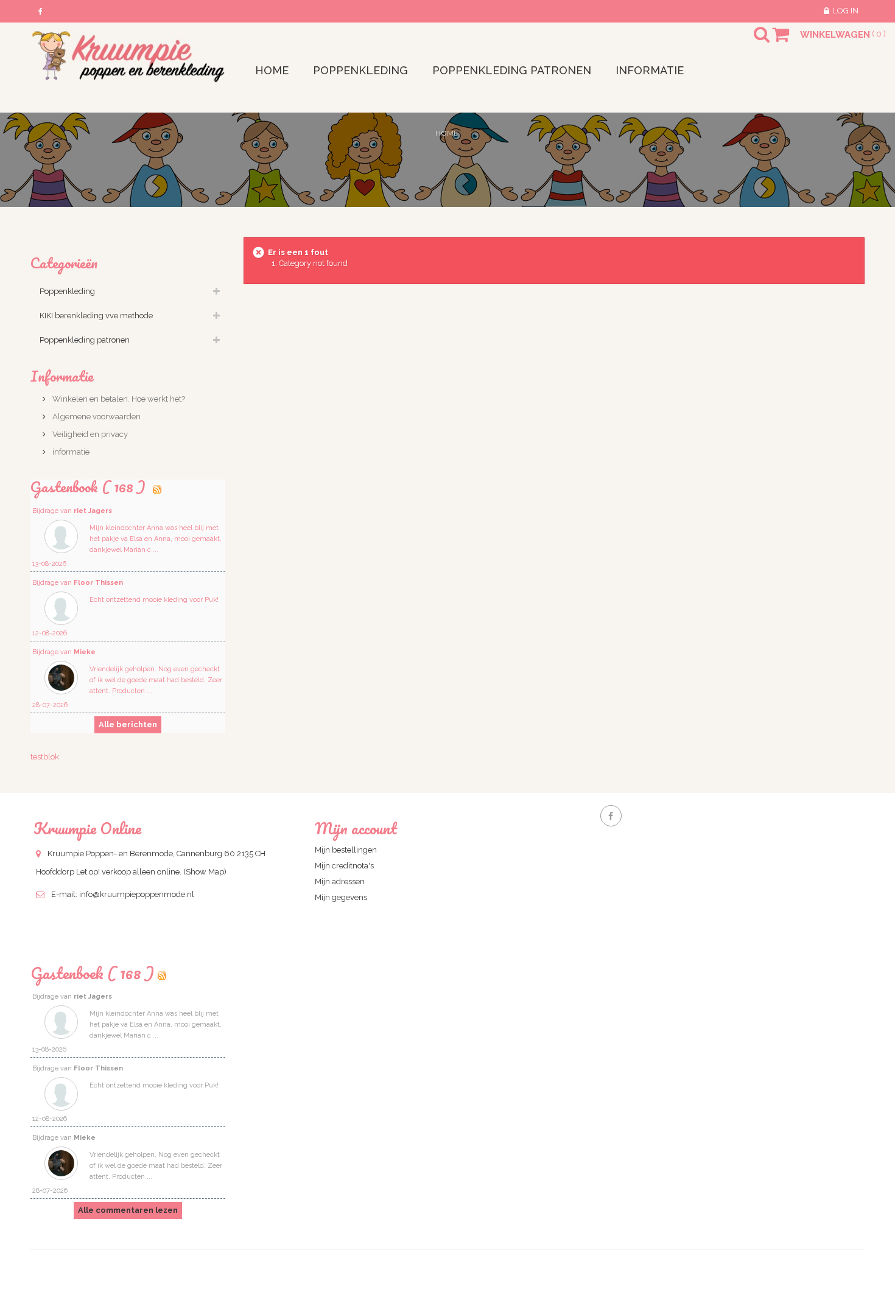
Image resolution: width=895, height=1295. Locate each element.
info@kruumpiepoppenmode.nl (136, 894)
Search (751, 42)
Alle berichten (128, 724)
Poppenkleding (67, 291)
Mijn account (356, 828)
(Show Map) (204, 871)
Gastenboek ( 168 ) (92, 973)
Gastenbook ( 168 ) (89, 486)
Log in (845, 10)
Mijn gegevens (341, 897)
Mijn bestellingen (346, 849)
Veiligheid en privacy (89, 434)
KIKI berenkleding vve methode (96, 315)
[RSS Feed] (157, 486)
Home (446, 133)
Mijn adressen (340, 881)
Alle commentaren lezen (128, 1210)
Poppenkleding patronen (85, 339)
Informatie (62, 376)
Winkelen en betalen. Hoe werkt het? (118, 398)
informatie (70, 451)
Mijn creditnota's (344, 865)
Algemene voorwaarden (96, 416)
